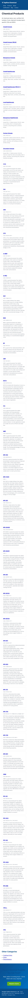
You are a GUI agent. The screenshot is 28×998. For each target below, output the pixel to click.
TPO (4, 930)
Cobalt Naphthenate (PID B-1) (12, 87)
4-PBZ (5, 275)
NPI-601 (5, 640)
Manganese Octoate (9, 57)
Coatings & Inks (7, 955)
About (14, 5)
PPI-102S (6, 862)
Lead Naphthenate (8, 102)
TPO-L (5, 908)
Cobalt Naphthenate (9, 71)
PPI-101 (5, 796)
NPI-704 (5, 711)
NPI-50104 (6, 618)
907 (4, 296)
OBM (4, 774)
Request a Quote (14, 983)
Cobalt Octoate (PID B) (9, 42)
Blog (12, 7)
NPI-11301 (6, 477)
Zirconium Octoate (8, 148)
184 (4, 189)
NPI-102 (5, 455)
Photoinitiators (7, 959)
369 (4, 209)
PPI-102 (5, 840)
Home (4, 5)
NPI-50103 (6, 593)
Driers (5, 957)
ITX (4, 406)
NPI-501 (5, 574)
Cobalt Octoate (7, 27)
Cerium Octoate (8, 133)
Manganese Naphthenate (10, 117)
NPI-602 (5, 664)
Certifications (6, 7)
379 (4, 233)
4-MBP (5, 253)
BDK (4, 318)
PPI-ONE (5, 886)
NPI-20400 (6, 527)
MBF (4, 431)
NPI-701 (5, 689)
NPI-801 (5, 754)
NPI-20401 (6, 551)
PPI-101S (5, 818)
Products (9, 5)
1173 (4, 164)
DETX (4, 380)
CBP (4, 358)
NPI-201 (5, 500)
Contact (16, 7)
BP (4, 343)
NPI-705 (5, 735)
